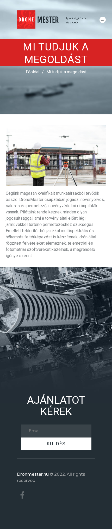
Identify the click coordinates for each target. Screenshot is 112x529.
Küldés (56, 443)
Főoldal (32, 71)
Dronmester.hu (33, 474)
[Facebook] (22, 495)
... (102, 19)
